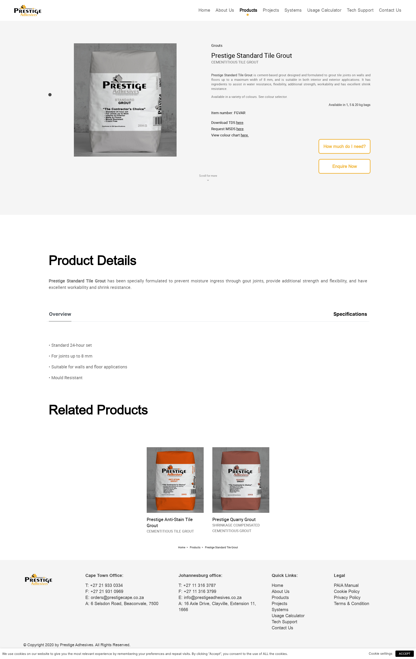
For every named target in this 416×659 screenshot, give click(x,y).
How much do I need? (344, 146)
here (239, 122)
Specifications (350, 314)
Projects (271, 10)
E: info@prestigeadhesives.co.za (210, 597)
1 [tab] (50, 94)
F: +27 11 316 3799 (197, 591)
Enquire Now (344, 166)
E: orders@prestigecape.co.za (114, 597)
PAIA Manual (346, 585)
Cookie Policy (347, 591)
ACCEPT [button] (404, 653)
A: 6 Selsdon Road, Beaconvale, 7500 (121, 604)
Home (204, 10)
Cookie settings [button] (380, 654)
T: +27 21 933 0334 (104, 585)
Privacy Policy (347, 597)
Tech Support (360, 10)
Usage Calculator (324, 10)
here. (245, 135)
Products (248, 10)
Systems (293, 10)
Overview (60, 314)
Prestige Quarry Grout (234, 519)
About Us (225, 10)
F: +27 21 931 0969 (104, 591)
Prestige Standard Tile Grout (221, 547)
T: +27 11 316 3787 (197, 585)
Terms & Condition (351, 604)
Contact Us (390, 10)
